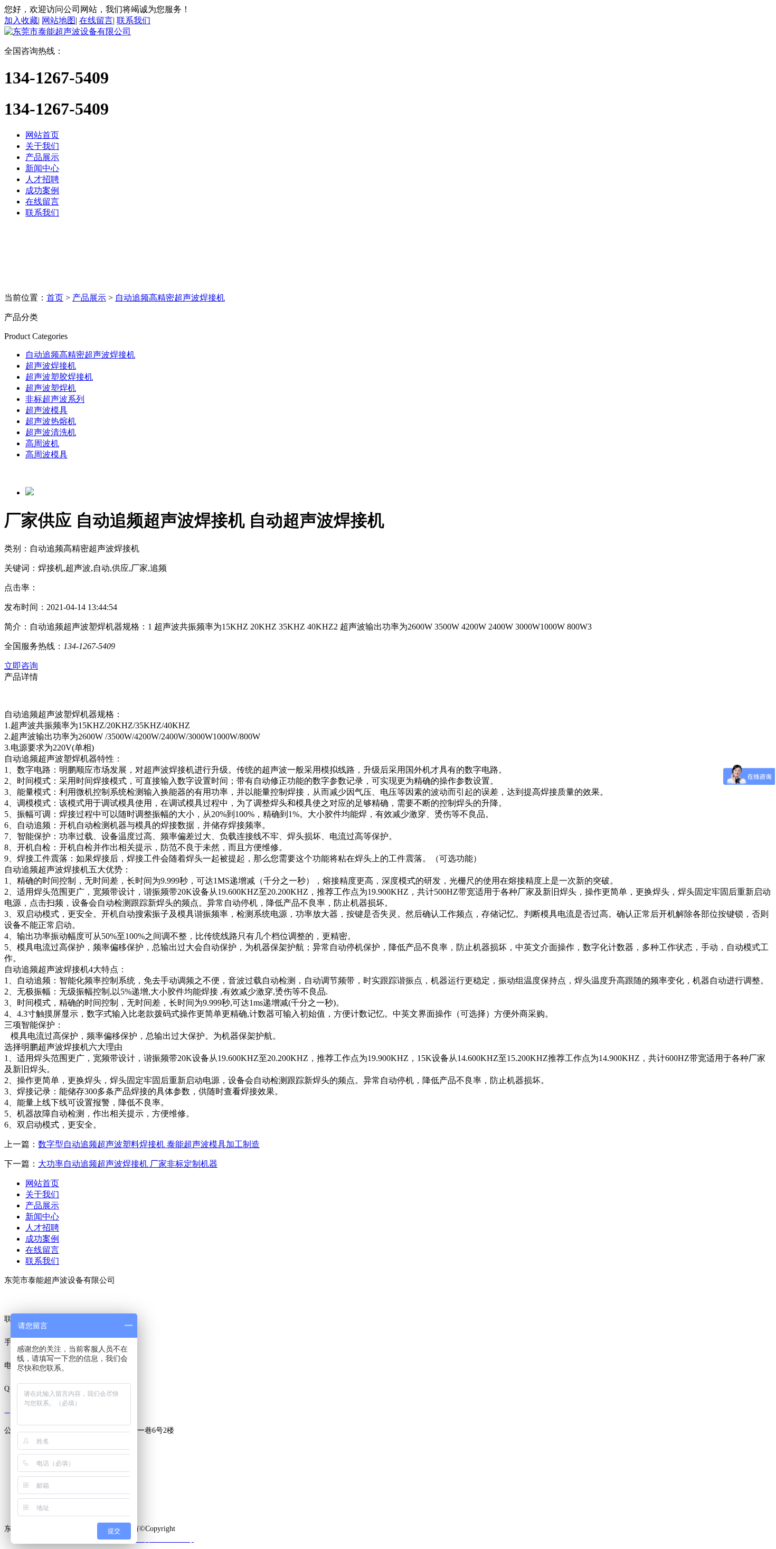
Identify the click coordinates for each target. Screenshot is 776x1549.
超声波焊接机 (50, 365)
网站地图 (58, 20)
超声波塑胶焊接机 (59, 376)
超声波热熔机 (50, 421)
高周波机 (42, 443)
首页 (54, 297)
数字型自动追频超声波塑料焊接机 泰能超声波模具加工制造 (149, 1144)
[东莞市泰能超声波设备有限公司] (67, 31)
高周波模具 (46, 454)
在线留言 (96, 20)
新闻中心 (42, 168)
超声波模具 (46, 410)
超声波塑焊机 (50, 387)
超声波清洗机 (50, 432)
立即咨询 (21, 665)
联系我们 (133, 20)
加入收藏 (21, 20)
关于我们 (42, 146)
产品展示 (42, 157)
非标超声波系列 (54, 399)
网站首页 (42, 134)
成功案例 (42, 190)
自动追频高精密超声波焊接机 (170, 297)
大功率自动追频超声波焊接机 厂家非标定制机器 (127, 1163)
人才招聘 (42, 179)
